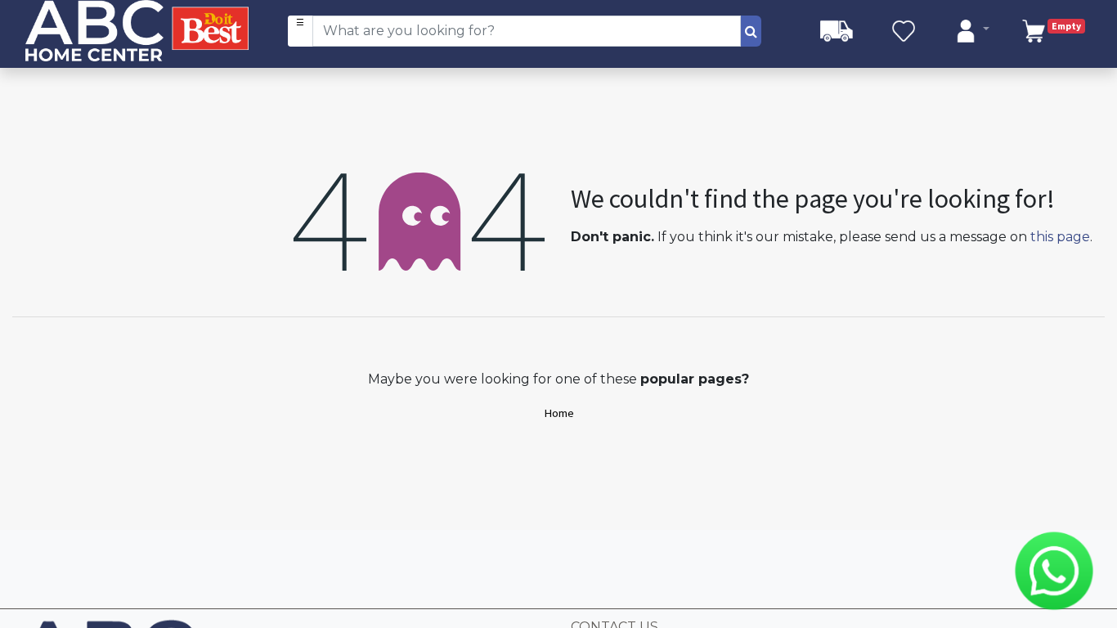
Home (559, 413)
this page (1060, 236)
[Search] (751, 31)
